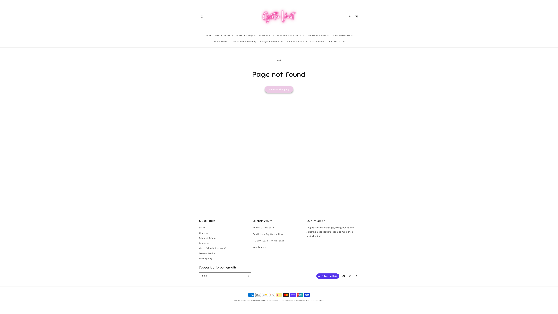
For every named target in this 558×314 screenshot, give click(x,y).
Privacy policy (287, 300)
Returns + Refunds (207, 238)
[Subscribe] (248, 275)
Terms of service (302, 300)
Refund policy (205, 258)
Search (202, 227)
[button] (202, 17)
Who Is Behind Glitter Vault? (212, 248)
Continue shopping (279, 89)
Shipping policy (318, 300)
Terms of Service (207, 253)
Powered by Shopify (258, 300)
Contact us (204, 243)
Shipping (203, 233)
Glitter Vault (246, 300)
